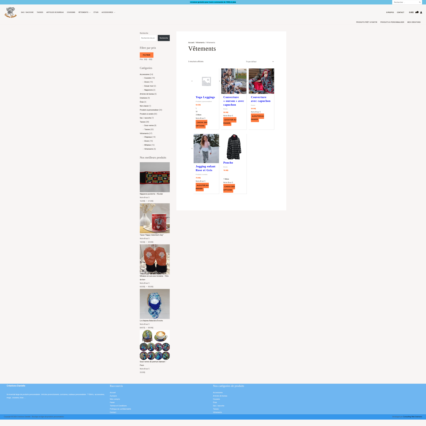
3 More (198, 115)
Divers (146, 82)
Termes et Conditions (118, 406)
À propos (113, 396)
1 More (226, 179)
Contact (113, 412)
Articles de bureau (147, 94)
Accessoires (144, 74)
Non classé (144, 106)
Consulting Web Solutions (412, 417)
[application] (89, 12)
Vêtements (144, 133)
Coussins (147, 78)
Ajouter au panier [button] (229, 121)
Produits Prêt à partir (366, 22)
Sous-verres (149, 125)
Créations (143, 98)
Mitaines (147, 145)
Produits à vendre (147, 114)
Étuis (142, 102)
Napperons (148, 90)
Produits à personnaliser (392, 22)
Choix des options (201, 124)
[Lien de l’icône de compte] (421, 12)
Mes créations (414, 22)
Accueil (191, 43)
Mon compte (115, 399)
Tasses (142, 122)
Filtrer (146, 55)
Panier (112, 402)
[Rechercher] (419, 2)
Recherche (144, 33)
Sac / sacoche (145, 118)
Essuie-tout (148, 86)
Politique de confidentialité (120, 409)
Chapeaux (148, 137)
